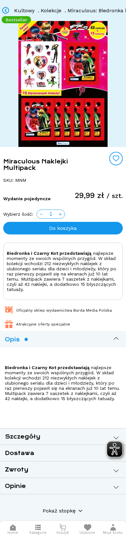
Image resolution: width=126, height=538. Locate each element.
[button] (113, 529)
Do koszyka (63, 228)
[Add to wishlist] (116, 158)
